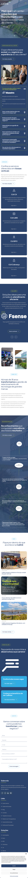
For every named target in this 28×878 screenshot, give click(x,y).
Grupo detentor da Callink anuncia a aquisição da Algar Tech (11, 598)
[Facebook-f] (2, 793)
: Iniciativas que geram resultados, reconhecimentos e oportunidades (15, 458)
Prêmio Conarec (19, 486)
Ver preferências (14, 873)
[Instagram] (5, 793)
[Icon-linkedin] (8, 793)
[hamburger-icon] (25, 3)
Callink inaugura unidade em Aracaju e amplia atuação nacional (14, 573)
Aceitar (14, 866)
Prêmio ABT (19, 444)
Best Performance (19, 465)
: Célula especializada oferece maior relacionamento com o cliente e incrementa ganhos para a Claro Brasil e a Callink (13, 524)
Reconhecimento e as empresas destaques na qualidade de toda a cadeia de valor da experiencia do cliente (14, 501)
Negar (14, 869)
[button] (26, 853)
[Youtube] (11, 793)
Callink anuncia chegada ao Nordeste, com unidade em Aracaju (13, 623)
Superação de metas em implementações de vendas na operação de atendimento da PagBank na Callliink (14, 480)
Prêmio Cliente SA (18, 508)
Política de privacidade (14, 876)
